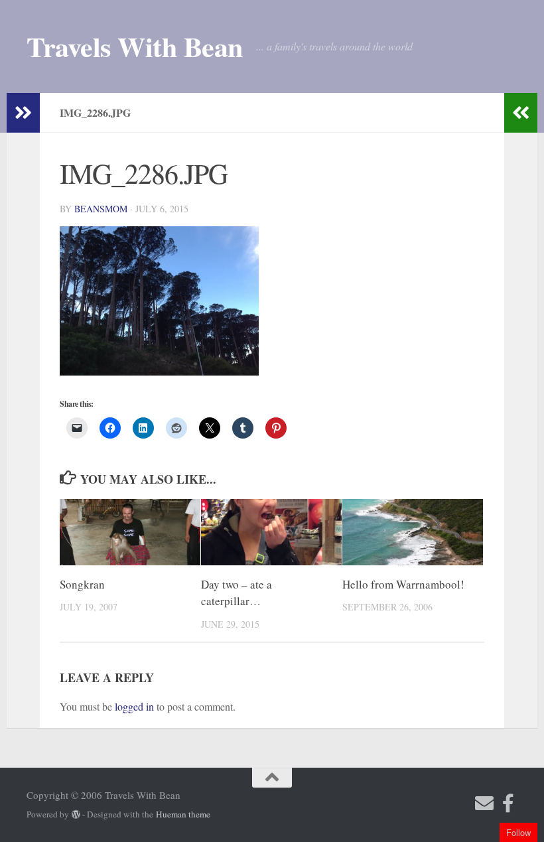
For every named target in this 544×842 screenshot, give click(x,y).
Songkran (82, 584)
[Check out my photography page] (508, 803)
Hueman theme (183, 814)
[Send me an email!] (484, 803)
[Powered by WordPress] (76, 814)
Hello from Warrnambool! (403, 584)
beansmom (100, 208)
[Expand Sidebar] (23, 113)
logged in (134, 706)
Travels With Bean (135, 46)
